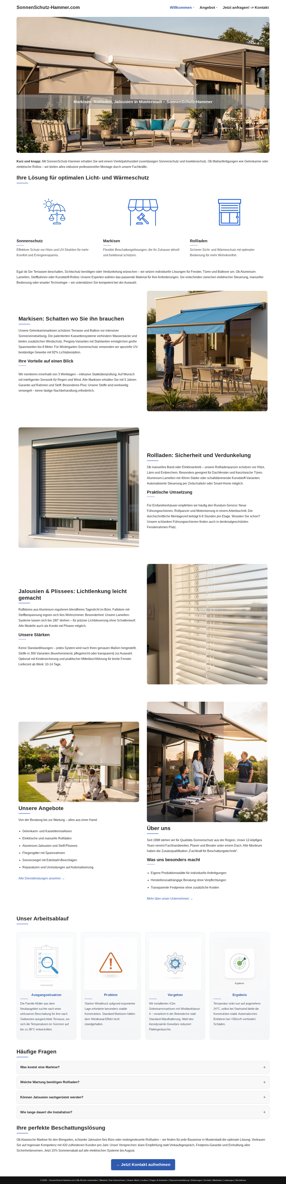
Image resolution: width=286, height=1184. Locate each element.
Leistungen (229, 1180)
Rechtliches (241, 1180)
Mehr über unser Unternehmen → (170, 898)
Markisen (111, 241)
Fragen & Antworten (159, 1180)
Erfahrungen (196, 1180)
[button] (193, 7)
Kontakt (207, 1180)
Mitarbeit (103, 1180)
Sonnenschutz (30, 241)
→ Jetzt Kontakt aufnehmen (143, 1164)
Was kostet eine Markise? (40, 1067)
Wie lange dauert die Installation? (46, 1112)
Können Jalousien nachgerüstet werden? (51, 1097)
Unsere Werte (133, 1180)
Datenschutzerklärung (179, 1180)
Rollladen (198, 241)
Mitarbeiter (217, 1180)
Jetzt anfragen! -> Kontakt (246, 7)
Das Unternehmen (117, 1180)
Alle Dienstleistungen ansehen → (41, 878)
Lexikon (144, 1180)
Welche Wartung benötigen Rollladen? (49, 1082)
